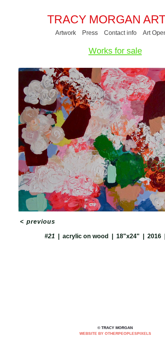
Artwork (65, 32)
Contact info (120, 32)
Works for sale (115, 51)
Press (90, 32)
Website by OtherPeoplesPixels (115, 333)
